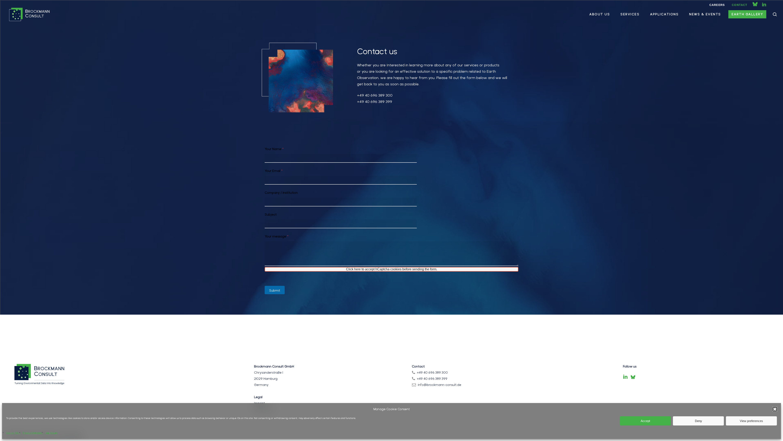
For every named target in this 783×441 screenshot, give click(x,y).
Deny (698, 421)
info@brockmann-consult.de (439, 385)
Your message (277, 236)
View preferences (751, 421)
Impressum (51, 432)
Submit (274, 290)
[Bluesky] (633, 377)
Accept (645, 421)
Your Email (274, 171)
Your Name (274, 149)
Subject (271, 214)
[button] (775, 409)
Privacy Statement (33, 432)
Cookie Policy (13, 432)
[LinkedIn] (625, 377)
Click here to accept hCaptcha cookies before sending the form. (391, 269)
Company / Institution (281, 193)
